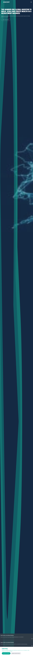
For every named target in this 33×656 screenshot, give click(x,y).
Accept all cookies (6, 653)
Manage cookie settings (16, 653)
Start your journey (6, 19)
